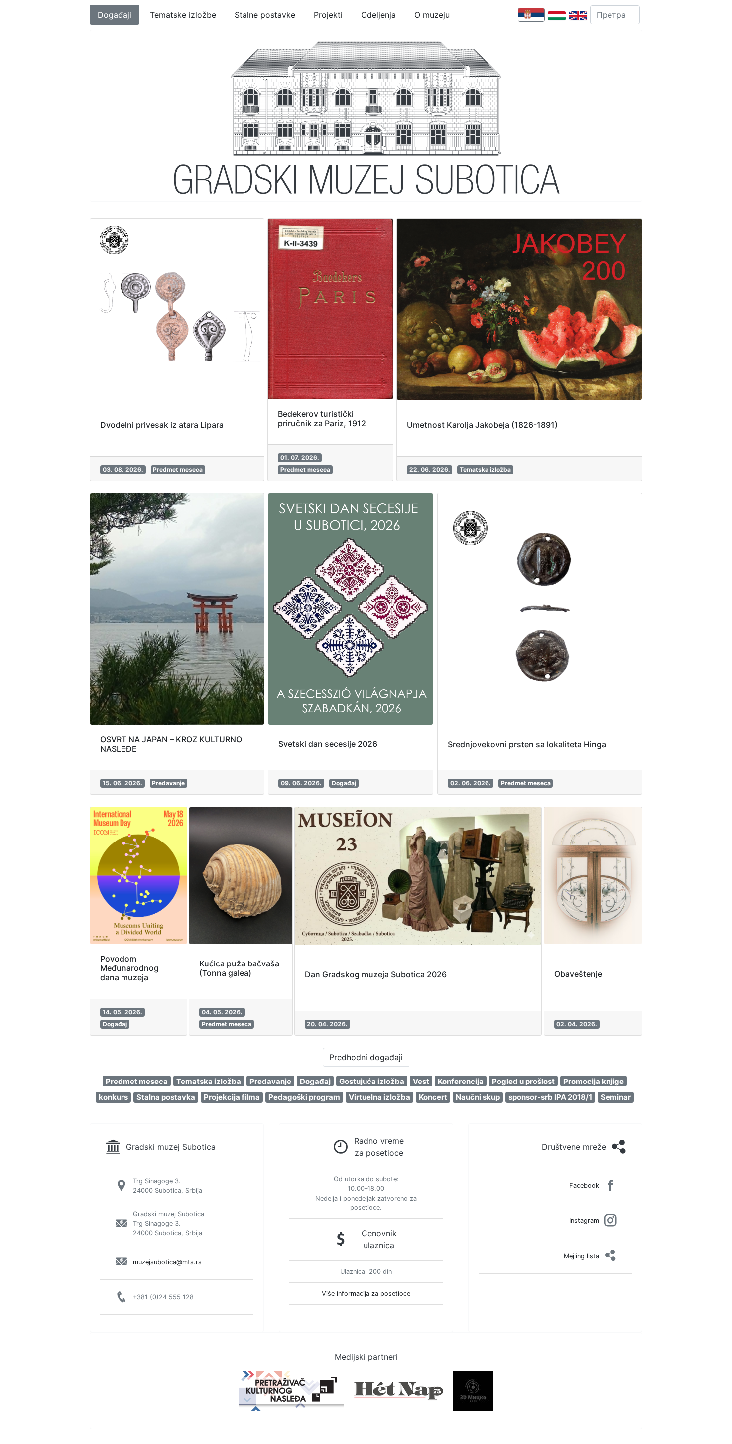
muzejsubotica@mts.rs (167, 1262)
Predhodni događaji (366, 1057)
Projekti (328, 15)
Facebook (584, 1185)
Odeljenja (378, 15)
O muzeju (432, 15)
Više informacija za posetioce (366, 1293)
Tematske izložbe (183, 15)
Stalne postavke (265, 15)
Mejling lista (581, 1256)
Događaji (114, 15)
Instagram (584, 1220)
